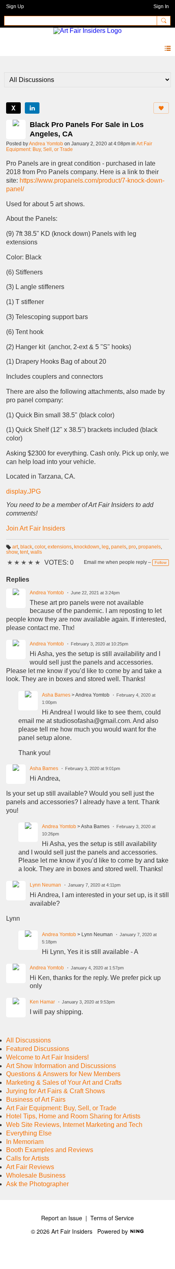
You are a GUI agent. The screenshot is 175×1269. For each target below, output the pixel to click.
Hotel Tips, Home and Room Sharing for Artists (73, 1116)
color (40, 547)
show (12, 552)
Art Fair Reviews (30, 1166)
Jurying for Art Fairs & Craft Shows (55, 1091)
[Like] (161, 108)
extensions (60, 547)
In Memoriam (25, 1141)
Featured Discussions (37, 1048)
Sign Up (15, 6)
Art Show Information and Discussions (61, 1065)
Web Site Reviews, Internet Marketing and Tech (74, 1124)
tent (24, 552)
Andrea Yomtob (46, 144)
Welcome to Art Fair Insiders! (47, 1057)
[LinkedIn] (32, 108)
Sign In (161, 6)
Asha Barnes (56, 695)
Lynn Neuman (45, 885)
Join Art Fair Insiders (35, 528)
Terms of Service (112, 1218)
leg (105, 547)
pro (132, 547)
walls (36, 552)
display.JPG (23, 491)
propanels (149, 547)
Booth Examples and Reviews (49, 1149)
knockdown (86, 547)
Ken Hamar (42, 1002)
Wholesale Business (36, 1175)
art (15, 547)
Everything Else (29, 1133)
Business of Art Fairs (36, 1099)
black (26, 547)
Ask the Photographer (37, 1184)
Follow (160, 562)
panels (118, 547)
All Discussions (28, 1040)
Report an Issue (61, 1218)
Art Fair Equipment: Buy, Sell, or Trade (61, 1108)
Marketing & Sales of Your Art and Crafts (64, 1082)
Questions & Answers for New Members (63, 1073)
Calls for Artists (27, 1158)
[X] (13, 108)
